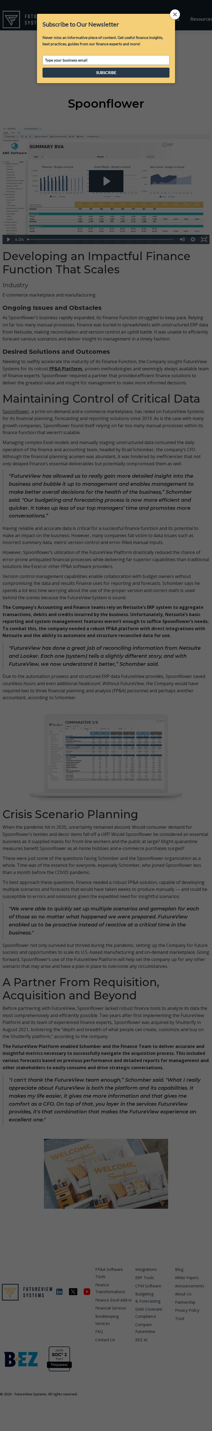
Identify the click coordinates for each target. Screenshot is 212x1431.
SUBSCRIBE (106, 72)
